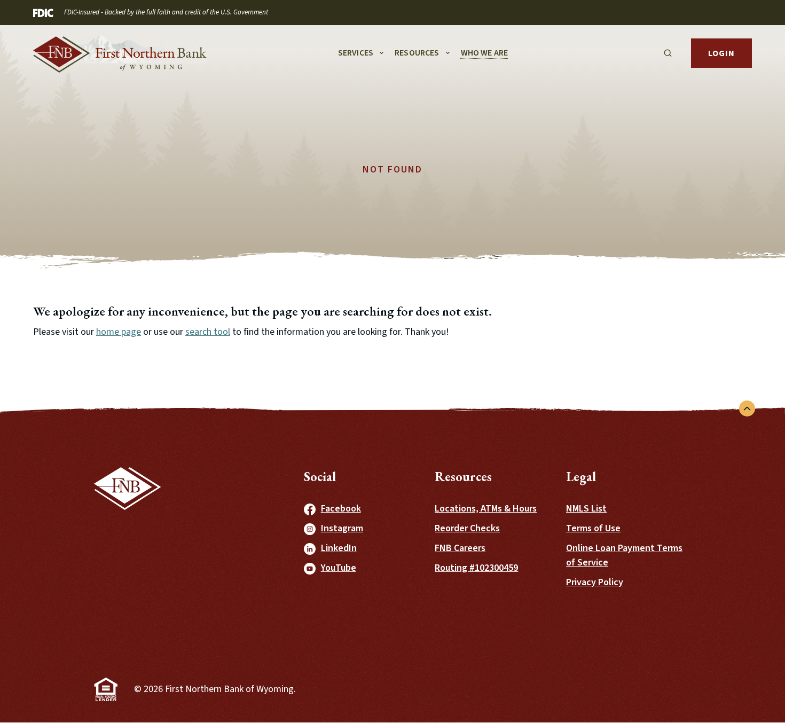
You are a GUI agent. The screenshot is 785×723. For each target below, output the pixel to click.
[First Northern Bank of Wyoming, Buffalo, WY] (120, 53)
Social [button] (320, 476)
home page (118, 332)
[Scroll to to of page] (747, 408)
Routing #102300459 (476, 568)
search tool (207, 332)
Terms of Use (593, 528)
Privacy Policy (594, 582)
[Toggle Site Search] (668, 53)
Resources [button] (417, 53)
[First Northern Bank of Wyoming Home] (127, 540)
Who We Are (484, 53)
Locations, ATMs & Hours (486, 508)
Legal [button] (581, 476)
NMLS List (586, 508)
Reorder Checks (467, 528)
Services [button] (355, 53)
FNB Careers (460, 548)
